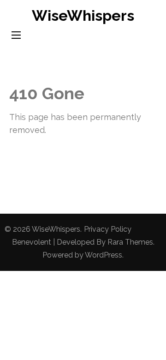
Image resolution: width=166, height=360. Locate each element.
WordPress (103, 255)
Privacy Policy (107, 229)
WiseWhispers (83, 15)
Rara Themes (130, 242)
